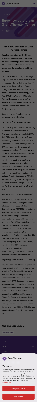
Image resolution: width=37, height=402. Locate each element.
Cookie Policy (6, 382)
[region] (18, 377)
